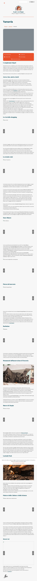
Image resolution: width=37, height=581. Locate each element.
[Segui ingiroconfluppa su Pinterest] (32, 2)
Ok (13, 463)
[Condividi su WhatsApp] (33, 2)
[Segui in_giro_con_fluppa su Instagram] (30, 2)
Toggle (5, 2)
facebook (9, 571)
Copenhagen (11, 323)
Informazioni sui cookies (19, 463)
